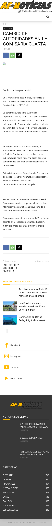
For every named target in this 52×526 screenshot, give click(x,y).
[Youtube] (6, 367)
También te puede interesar (18, 281)
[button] (5, 17)
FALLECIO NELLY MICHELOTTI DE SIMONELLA (11, 268)
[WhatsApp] (12, 55)
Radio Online (16, 378)
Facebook (15, 345)
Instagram (15, 356)
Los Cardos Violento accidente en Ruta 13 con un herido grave (32, 306)
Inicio (5, 24)
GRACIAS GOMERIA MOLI (31, 438)
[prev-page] (4, 331)
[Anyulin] (26, 6)
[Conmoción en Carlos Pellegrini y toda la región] (10, 320)
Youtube (14, 367)
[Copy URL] (19, 55)
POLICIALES (8, 28)
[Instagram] (6, 356)
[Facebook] (6, 55)
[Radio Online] (6, 378)
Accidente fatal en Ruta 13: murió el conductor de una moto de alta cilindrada (33, 292)
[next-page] (9, 331)
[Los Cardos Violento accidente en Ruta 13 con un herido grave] (10, 306)
